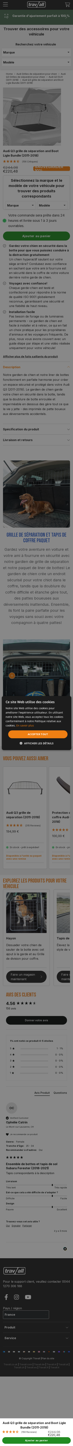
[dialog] (36, 723)
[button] (37, 743)
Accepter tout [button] (38, 734)
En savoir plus (25, 725)
